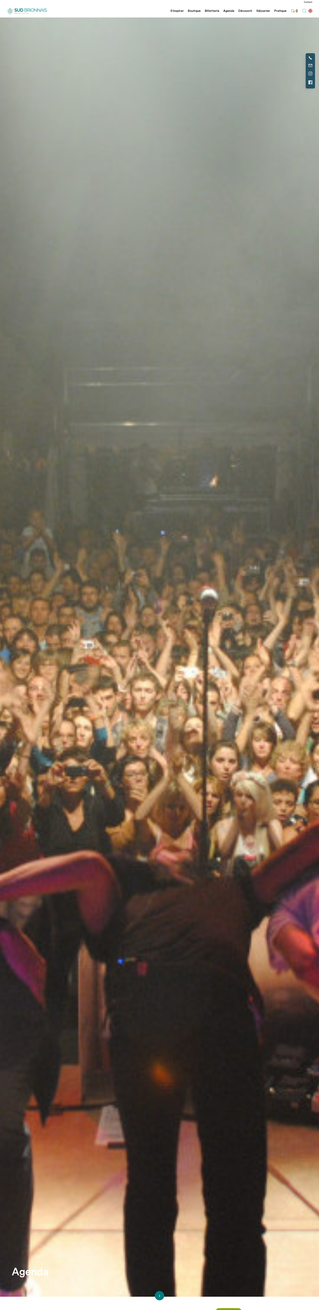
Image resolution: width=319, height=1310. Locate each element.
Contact (308, 2)
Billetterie (212, 10)
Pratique (280, 10)
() (297, 10)
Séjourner (263, 10)
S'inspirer (177, 10)
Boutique (194, 10)
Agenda (228, 10)
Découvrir (245, 10)
